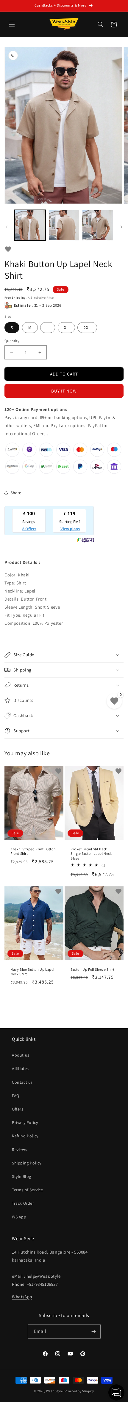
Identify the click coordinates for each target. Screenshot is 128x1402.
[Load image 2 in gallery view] (64, 225)
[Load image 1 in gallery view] (30, 225)
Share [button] (15, 492)
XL (66, 327)
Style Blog (21, 1176)
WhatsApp (22, 1296)
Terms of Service (27, 1189)
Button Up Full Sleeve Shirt (92, 969)
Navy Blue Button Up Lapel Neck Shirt (32, 971)
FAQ (15, 1095)
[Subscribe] (93, 1332)
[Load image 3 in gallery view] (97, 225)
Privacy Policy (25, 1122)
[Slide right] (121, 226)
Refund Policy (25, 1136)
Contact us (22, 1082)
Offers (18, 1109)
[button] (11, 24)
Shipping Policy (26, 1163)
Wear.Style (54, 1391)
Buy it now (64, 391)
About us (20, 1055)
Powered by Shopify (78, 1391)
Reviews (19, 1149)
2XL (87, 327)
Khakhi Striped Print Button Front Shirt (33, 851)
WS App (19, 1217)
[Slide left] (6, 226)
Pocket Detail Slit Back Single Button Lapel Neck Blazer (91, 853)
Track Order (23, 1203)
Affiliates (20, 1068)
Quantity (11, 340)
